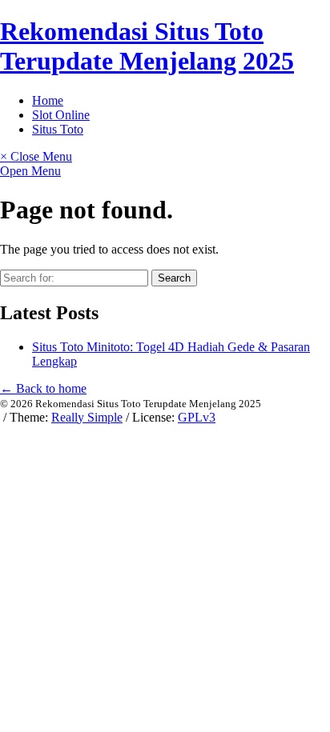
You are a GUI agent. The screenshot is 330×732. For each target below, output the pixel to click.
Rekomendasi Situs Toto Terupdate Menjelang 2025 (147, 46)
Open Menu (30, 171)
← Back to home (43, 388)
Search (174, 278)
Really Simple (87, 417)
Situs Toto (57, 129)
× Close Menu (36, 156)
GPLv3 (196, 417)
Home (47, 100)
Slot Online (61, 115)
